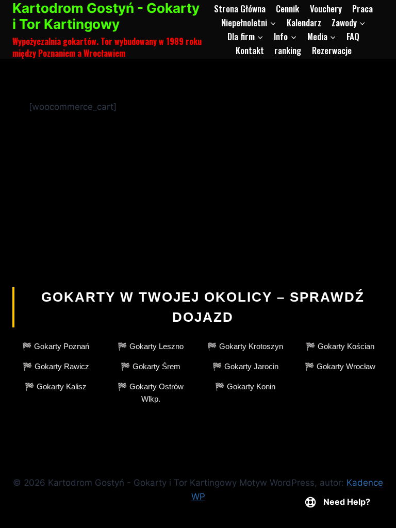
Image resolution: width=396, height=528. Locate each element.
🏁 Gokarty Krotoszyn (245, 346)
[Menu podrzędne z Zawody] (348, 22)
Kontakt (250, 50)
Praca (362, 8)
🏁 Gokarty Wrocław (340, 366)
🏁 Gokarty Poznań (55, 346)
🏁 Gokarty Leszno (151, 346)
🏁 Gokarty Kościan (340, 346)
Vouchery (326, 8)
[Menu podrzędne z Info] (285, 36)
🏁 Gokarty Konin (245, 386)
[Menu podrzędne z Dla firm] (245, 36)
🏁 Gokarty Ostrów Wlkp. (151, 392)
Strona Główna (240, 8)
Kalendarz (304, 22)
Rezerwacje (332, 50)
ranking (287, 50)
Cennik (287, 8)
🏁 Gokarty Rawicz (56, 366)
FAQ (352, 36)
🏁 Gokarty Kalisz (56, 386)
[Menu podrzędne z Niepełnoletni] (248, 22)
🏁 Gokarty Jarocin (245, 366)
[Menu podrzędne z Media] (321, 36)
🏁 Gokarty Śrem (150, 366)
